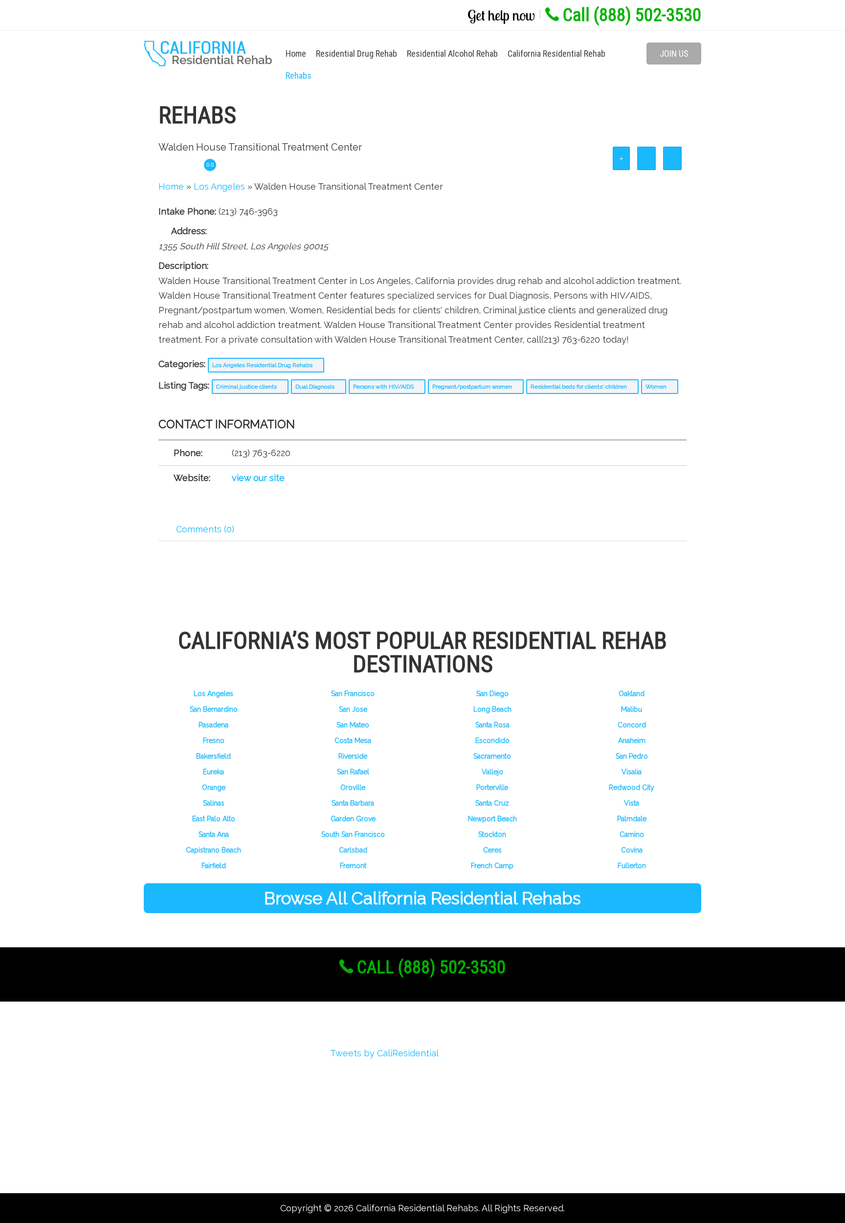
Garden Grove (353, 819)
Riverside (352, 756)
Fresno (213, 740)
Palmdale (631, 819)
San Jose (353, 709)
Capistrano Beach (213, 850)
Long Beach (492, 709)
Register (174, 1074)
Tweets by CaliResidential (384, 1053)
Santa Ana (214, 834)
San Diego (492, 694)
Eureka (213, 772)
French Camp (492, 866)
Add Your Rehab (190, 1144)
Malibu (631, 709)
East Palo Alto (213, 819)
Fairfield (213, 866)
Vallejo (492, 772)
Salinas (213, 803)
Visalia (632, 772)
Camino (632, 834)
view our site (258, 478)
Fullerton (632, 866)
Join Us (674, 53)
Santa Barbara (353, 803)
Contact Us (180, 1162)
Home (296, 53)
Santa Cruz (492, 803)
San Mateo (352, 725)
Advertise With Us (195, 1127)
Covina (632, 850)
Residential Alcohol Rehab (452, 53)
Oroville (352, 787)
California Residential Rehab (556, 53)
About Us (176, 1056)
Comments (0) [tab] (205, 529)
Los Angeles (213, 694)
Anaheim (631, 740)
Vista (631, 803)
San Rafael (353, 772)
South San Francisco (353, 834)
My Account (181, 1109)
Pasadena (213, 725)
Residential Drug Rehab (356, 53)
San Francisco (353, 694)
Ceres (492, 850)
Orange (213, 787)
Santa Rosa (492, 725)
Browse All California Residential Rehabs (422, 898)
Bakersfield (213, 756)
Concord (632, 725)
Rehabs (298, 75)
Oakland (632, 694)
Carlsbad (353, 850)
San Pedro (632, 756)
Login (168, 1092)
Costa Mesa (352, 740)
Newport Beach (492, 819)
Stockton (492, 834)
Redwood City (631, 787)
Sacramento (492, 756)
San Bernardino (214, 709)
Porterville (492, 787)
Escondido (492, 740)
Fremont (353, 866)
